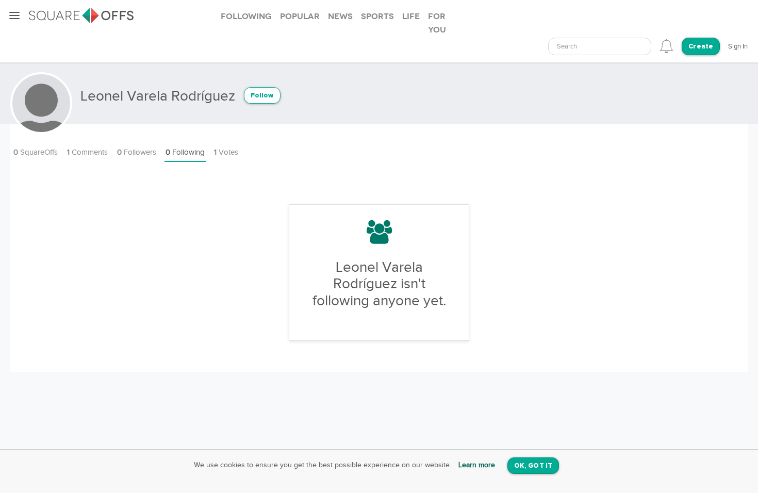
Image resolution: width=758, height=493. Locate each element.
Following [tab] (246, 16)
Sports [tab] (377, 16)
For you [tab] (437, 23)
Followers (136, 152)
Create (700, 46)
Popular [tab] (300, 16)
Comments (87, 152)
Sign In (738, 46)
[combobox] (599, 46)
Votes (226, 152)
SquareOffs (35, 152)
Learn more (476, 465)
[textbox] (600, 46)
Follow (262, 95)
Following (185, 152)
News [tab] (340, 16)
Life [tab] (411, 16)
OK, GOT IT (533, 466)
